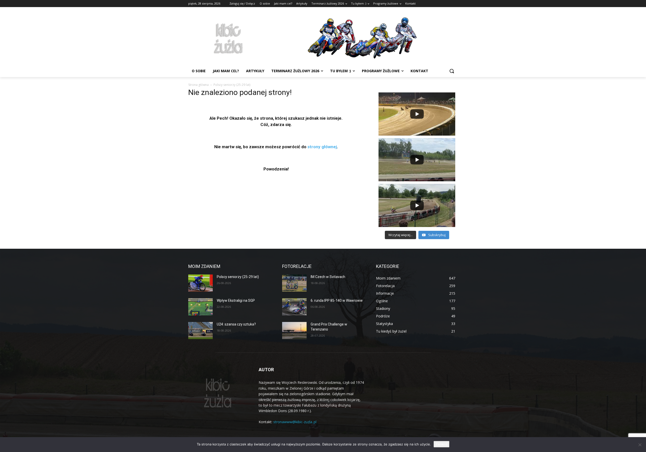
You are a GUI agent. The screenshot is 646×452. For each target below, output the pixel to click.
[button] (452, 71)
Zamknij (441, 444)
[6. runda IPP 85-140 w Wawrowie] (294, 306)
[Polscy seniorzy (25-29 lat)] (200, 283)
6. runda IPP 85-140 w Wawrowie (337, 300)
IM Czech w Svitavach (328, 277)
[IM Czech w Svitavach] (294, 283)
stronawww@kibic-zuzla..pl (294, 421)
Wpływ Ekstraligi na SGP (236, 300)
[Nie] (639, 444)
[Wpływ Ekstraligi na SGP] (200, 306)
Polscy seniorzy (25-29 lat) (238, 277)
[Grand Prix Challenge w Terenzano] (294, 330)
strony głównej (322, 146)
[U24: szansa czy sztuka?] (200, 330)
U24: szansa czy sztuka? (236, 324)
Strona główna (198, 85)
